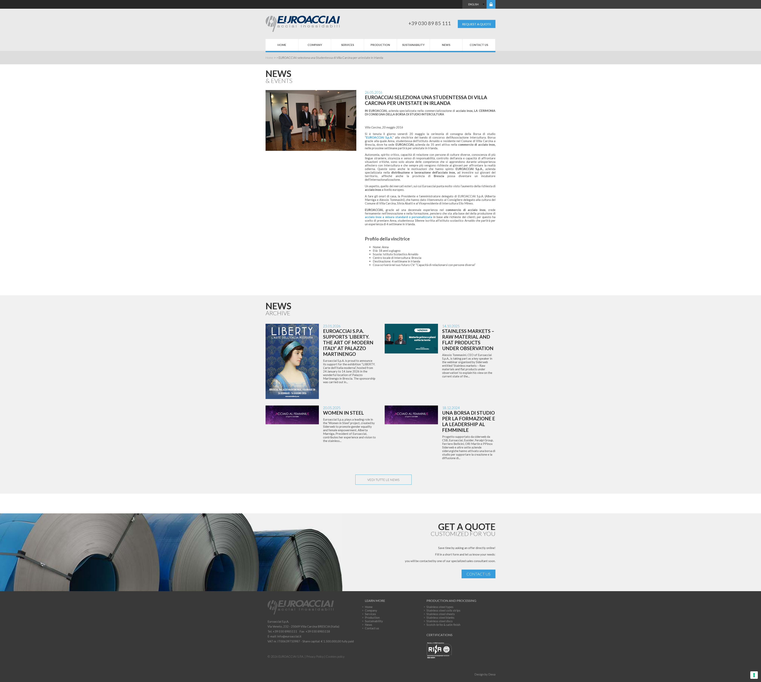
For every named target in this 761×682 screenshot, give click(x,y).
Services (347, 45)
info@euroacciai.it (289, 636)
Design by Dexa (484, 674)
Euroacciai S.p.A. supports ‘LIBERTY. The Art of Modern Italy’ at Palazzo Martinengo (348, 342)
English (473, 4)
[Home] (307, 23)
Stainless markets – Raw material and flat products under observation (468, 339)
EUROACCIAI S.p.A (379, 137)
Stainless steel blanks (440, 617)
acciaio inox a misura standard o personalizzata (398, 217)
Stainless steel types (439, 607)
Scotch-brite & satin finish (443, 624)
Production (380, 45)
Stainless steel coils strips (443, 610)
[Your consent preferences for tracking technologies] (754, 675)
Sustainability (413, 45)
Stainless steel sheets (440, 614)
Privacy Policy (315, 656)
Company (315, 45)
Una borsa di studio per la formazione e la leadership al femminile (468, 421)
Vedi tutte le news (383, 480)
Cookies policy (335, 656)
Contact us (479, 45)
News (446, 45)
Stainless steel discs (439, 621)
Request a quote (476, 24)
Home (281, 45)
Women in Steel (343, 413)
